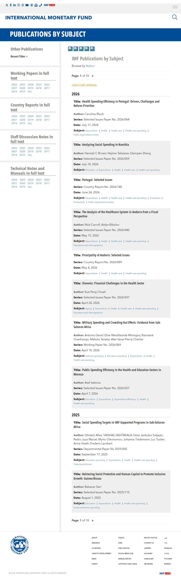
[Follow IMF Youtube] (27, 5)
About (94, 537)
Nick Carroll (92, 224)
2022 (47, 85)
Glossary (148, 553)
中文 (165, 543)
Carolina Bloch (94, 114)
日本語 (166, 553)
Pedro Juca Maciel (85, 439)
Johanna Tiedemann (136, 439)
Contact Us (149, 543)
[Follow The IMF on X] (6, 5)
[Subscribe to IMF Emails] (36, 5)
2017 (47, 88)
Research (96, 543)
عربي (165, 537)
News (94, 558)
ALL (30, 91)
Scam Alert (149, 558)
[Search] (174, 17)
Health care (116, 131)
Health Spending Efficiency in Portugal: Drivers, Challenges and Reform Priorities (116, 103)
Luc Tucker (158, 439)
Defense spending (95, 356)
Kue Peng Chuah (95, 292)
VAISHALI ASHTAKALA (117, 435)
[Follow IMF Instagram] (18, 5)
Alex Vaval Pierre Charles (127, 339)
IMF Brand (148, 564)
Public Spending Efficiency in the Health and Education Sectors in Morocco (117, 372)
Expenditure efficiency (125, 399)
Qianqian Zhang (140, 153)
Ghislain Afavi (93, 435)
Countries (96, 548)
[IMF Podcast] (31, 5)
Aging (89, 309)
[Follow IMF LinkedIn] (14, 5)
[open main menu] (175, 7)
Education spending (117, 356)
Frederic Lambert (101, 443)
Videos (121, 537)
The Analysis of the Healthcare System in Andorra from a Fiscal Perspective (116, 214)
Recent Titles (18, 56)
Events (95, 564)
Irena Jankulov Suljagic (148, 435)
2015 (22, 91)
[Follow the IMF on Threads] (22, 5)
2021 (14, 88)
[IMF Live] (165, 573)
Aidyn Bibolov (110, 224)
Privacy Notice (150, 537)
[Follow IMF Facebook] (11, 5)
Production (155, 198)
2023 (39, 85)
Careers (147, 548)
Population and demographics (88, 245)
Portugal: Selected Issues (97, 179)
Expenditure (92, 131)
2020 (22, 88)
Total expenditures (83, 464)
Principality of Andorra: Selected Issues (106, 255)
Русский (168, 558)
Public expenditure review (86, 135)
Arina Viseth (81, 443)
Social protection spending (87, 508)
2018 (39, 88)
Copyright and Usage (127, 564)
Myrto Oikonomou (110, 439)
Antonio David (94, 335)
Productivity (79, 202)
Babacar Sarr (93, 486)
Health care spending (135, 131)
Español (167, 564)
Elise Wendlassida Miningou (122, 335)
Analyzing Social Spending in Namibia (105, 144)
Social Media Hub (125, 553)
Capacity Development (101, 553)
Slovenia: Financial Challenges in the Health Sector (113, 283)
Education (90, 170)
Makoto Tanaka (100, 339)
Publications (124, 548)
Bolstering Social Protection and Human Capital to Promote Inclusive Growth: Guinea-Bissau (119, 476)
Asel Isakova (93, 382)
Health (104, 131)
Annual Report (124, 558)
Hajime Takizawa (118, 153)
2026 (14, 85)
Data (120, 543)
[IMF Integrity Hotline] (40, 5)
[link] (70, 49)
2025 (22, 85)
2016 (14, 91)
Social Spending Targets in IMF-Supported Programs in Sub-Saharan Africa (119, 424)
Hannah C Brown (95, 153)
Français (168, 548)
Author (90, 65)
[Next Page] (92, 76)
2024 (30, 85)
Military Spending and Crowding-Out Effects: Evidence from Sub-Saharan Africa (117, 324)
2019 (30, 88)
